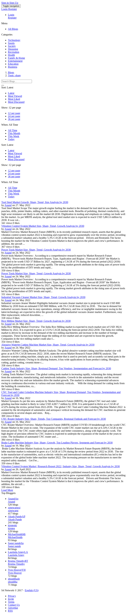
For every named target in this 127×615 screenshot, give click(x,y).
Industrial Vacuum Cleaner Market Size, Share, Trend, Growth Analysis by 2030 (43, 297)
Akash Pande (15, 519)
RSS (10, 610)
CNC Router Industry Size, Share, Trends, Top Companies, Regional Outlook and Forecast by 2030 (53, 418)
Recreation (13, 52)
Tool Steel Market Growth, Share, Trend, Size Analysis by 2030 (34, 202)
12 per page (14, 113)
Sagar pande (14, 546)
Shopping (13, 49)
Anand (8, 205)
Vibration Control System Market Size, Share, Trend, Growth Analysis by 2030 (42, 226)
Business (12, 66)
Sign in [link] (5, 2)
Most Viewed (15, 96)
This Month (14, 133)
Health (11, 55)
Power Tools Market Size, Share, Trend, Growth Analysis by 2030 (36, 249)
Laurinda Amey (16, 555)
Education (13, 63)
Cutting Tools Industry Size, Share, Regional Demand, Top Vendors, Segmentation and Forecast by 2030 (56, 368)
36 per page (14, 119)
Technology (14, 40)
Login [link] (4, 9)
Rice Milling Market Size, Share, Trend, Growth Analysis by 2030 (36, 321)
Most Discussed (16, 102)
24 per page (14, 116)
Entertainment (15, 61)
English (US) (32, 590)
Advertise (13, 607)
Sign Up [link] (13, 2)
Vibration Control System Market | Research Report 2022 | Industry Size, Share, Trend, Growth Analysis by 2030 (60, 466)
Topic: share (14, 75)
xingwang (13, 510)
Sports (11, 43)
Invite (11, 599)
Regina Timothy (16, 564)
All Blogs (13, 29)
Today (11, 139)
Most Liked (14, 99)
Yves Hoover (15, 572)
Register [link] (12, 9)
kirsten (11, 528)
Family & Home (16, 58)
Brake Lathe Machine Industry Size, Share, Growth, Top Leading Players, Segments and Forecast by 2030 (57, 442)
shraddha (12, 581)
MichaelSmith (15, 537)
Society (12, 46)
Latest (11, 93)
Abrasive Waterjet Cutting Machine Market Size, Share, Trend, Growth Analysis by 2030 (47, 344)
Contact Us (14, 604)
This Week (13, 136)
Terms (11, 601)
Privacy (12, 596)
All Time (12, 130)
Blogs (11, 72)
